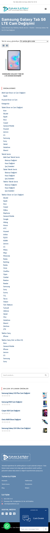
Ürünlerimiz (28, 484)
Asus (5, 120)
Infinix (5, 235)
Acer (5, 111)
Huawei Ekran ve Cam (9, 100)
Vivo (4, 317)
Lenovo (5, 132)
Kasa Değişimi (10, 163)
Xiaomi (5, 150)
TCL (4, 296)
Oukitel (5, 277)
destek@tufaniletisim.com (11, 503)
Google (5, 219)
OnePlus (6, 271)
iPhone (5, 336)
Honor (5, 225)
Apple (5, 96)
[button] (6, 526)
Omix (5, 268)
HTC (5, 228)
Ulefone (6, 311)
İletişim (27, 488)
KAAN (5, 241)
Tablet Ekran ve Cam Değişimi (12, 107)
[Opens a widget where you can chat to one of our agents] (34, 519)
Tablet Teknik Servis (10, 169)
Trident (5, 302)
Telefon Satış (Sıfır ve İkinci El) (12, 340)
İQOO (5, 238)
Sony (5, 141)
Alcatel (5, 114)
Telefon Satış (6, 333)
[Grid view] (3, 45)
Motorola (6, 256)
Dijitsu (5, 210)
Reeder (5, 283)
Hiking (5, 222)
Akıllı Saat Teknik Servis (11, 157)
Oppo (5, 274)
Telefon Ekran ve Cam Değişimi (13, 195)
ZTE (4, 329)
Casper (5, 123)
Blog (3, 488)
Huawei (6, 129)
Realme (5, 280)
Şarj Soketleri (9, 166)
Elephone (6, 213)
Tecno (5, 299)
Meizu (5, 250)
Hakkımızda (28, 480)
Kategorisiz (5, 104)
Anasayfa (4, 480)
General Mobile (8, 126)
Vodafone (6, 147)
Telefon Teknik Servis (10, 182)
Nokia (5, 259)
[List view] (7, 45)
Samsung (6, 138)
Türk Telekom (8, 305)
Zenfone (6, 326)
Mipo (5, 253)
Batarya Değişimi (11, 160)
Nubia (5, 265)
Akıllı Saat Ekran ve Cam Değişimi (13, 93)
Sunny (5, 293)
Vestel (5, 144)
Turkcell (6, 308)
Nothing (6, 262)
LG (4, 135)
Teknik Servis (6, 154)
